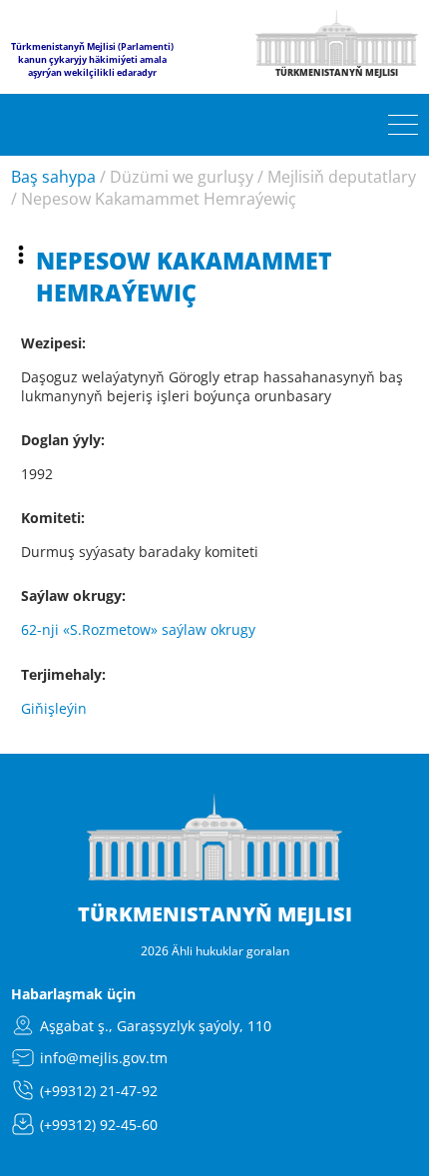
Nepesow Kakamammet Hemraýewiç (158, 199)
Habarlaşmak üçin (73, 993)
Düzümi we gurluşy (181, 177)
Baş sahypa (53, 177)
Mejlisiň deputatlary (341, 177)
